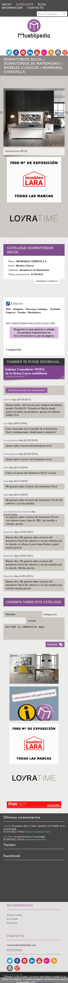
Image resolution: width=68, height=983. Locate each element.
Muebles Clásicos (21, 68)
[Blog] (58, 54)
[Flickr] (44, 54)
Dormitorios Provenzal (35, 839)
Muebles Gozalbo (14, 915)
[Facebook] (16, 54)
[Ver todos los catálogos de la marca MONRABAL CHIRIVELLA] (46, 282)
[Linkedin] (30, 54)
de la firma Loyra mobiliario (26, 373)
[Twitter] (9, 54)
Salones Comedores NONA (25, 369)
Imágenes (18, 309)
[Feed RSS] (51, 54)
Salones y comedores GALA (38, 831)
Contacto (35, 7)
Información (12, 7)
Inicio (6, 4)
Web (8, 309)
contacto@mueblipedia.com (21, 945)
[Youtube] (37, 54)
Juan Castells (12, 919)
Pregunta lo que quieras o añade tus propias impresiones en (34, 332)
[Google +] (65, 54)
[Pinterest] (23, 54)
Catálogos (24, 4)
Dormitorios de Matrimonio (32, 63)
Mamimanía (12, 923)
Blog (42, 4)
